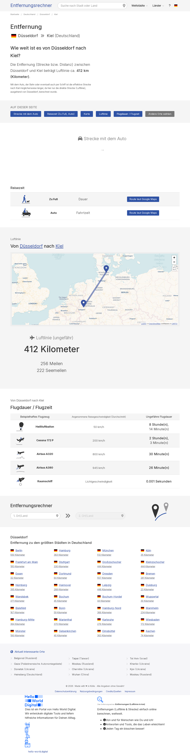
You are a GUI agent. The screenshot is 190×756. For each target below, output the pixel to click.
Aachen (150, 631)
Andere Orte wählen (159, 113)
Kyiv (137, 669)
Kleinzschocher (155, 562)
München (108, 550)
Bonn (62, 608)
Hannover (65, 585)
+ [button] (174, 257)
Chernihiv (82, 669)
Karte (87, 113)
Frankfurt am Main (26, 562)
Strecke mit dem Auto (26, 113)
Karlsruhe (108, 619)
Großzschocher (111, 562)
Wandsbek (21, 596)
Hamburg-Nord (111, 608)
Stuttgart (64, 562)
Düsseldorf (31, 246)
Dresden (107, 573)
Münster (20, 631)
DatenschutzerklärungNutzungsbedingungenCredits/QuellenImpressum (95, 691)
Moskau (82, 663)
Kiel (59, 246)
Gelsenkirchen (67, 631)
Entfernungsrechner (31, 5)
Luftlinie (103, 113)
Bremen (150, 573)
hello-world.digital (38, 751)
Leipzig (106, 585)
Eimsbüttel (108, 631)
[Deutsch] (176, 6)
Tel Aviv (138, 658)
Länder (156, 5)
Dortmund (65, 573)
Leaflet (143, 323)
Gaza (37, 663)
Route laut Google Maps (143, 199)
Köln (148, 550)
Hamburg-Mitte (24, 619)
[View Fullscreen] (174, 268)
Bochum (64, 596)
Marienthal (65, 619)
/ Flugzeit (128, 113)
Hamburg (64, 550)
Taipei (80, 658)
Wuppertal (152, 596)
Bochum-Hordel (112, 596)
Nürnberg (21, 585)
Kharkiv (139, 663)
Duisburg (151, 585)
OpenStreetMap (154, 323)
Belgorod (25, 658)
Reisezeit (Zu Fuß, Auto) (61, 113)
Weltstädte (138, 5)
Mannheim (152, 608)
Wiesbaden (153, 619)
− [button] (174, 262)
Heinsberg (27, 674)
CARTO (174, 323)
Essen (19, 573)
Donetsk (24, 669)
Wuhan (80, 674)
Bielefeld (20, 608)
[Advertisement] (138, 62)
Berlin (18, 550)
